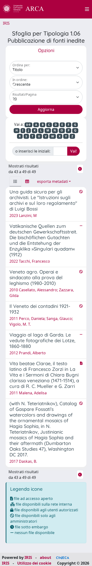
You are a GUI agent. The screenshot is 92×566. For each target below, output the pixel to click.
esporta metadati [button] (52, 181)
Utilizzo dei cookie (34, 563)
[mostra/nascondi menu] (87, 9)
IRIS (6, 23)
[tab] (15, 181)
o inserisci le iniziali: (32, 151)
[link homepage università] (67, 9)
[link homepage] (26, 9)
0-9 (28, 125)
